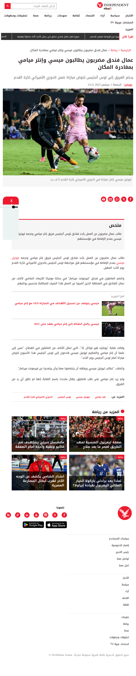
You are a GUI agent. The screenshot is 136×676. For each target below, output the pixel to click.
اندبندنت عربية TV (121, 22)
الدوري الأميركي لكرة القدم (38, 397)
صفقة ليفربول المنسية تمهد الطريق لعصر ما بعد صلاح (98, 444)
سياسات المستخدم (119, 539)
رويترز (128, 84)
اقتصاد (90, 15)
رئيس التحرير (122, 552)
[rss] (8, 515)
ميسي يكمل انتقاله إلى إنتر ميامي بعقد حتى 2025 (66, 324)
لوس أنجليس (64, 397)
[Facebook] (64, 515)
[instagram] (45, 515)
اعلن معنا (124, 566)
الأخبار (129, 15)
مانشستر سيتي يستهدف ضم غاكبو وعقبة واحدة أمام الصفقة (39, 444)
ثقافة (76, 15)
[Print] (103, 199)
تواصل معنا (123, 559)
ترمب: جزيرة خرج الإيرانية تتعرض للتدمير (118, 37)
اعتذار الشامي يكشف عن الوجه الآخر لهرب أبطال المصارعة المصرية (40, 481)
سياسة (115, 15)
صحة (36, 15)
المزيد (129, 29)
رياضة (48, 15)
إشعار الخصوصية (120, 545)
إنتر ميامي (100, 397)
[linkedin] (27, 515)
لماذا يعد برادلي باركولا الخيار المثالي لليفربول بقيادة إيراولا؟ (97, 483)
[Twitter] (55, 515)
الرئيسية (126, 50)
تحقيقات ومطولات (15, 15)
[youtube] (36, 515)
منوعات (62, 15)
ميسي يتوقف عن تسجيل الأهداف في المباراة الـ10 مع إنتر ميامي (57, 303)
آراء (102, 15)
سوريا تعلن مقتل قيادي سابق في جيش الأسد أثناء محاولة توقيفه (58, 37)
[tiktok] (17, 515)
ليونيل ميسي (83, 397)
